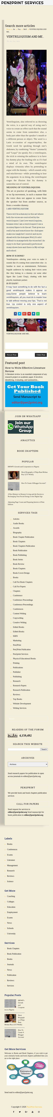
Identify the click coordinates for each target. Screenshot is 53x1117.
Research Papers (19, 685)
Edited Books (18, 627)
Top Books (17, 699)
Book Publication (20, 550)
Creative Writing (19, 622)
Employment (12, 912)
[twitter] (20, 1112)
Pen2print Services (20, 654)
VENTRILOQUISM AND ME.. (18, 334)
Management (12, 865)
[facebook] (13, 1112)
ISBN (15, 636)
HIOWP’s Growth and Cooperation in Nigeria (23, 467)
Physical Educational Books (24, 658)
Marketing (17, 640)
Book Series (18, 559)
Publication (11, 975)
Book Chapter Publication (23, 537)
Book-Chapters (19, 568)
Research (16, 681)
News (9, 923)
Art (14, 29)
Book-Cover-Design (21, 573)
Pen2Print (17, 645)
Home (8, 29)
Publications (18, 667)
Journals (10, 964)
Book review (18, 564)
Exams (10, 855)
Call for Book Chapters (22, 582)
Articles (16, 519)
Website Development (22, 703)
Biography (17, 532)
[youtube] (32, 1112)
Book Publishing (20, 555)
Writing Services (19, 708)
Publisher (17, 672)
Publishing (17, 676)
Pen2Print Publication (22, 649)
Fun (19, 29)
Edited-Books (18, 631)
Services (10, 986)
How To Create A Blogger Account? (33, 483)
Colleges (10, 902)
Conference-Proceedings (23, 604)
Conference (17, 595)
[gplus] (26, 1112)
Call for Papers (19, 586)
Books (15, 577)
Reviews (16, 694)
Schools (10, 928)
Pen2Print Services (22, 2)
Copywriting (18, 618)
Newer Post (11, 355)
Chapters (16, 591)
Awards (16, 528)
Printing (16, 663)
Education (11, 907)
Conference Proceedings (23, 600)
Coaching (11, 896)
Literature (11, 860)
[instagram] (38, 1112)
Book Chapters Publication (24, 546)
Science (10, 881)
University (11, 934)
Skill (25, 29)
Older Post (41, 355)
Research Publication (21, 690)
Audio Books (18, 523)
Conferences (18, 609)
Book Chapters (19, 541)
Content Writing (19, 613)
